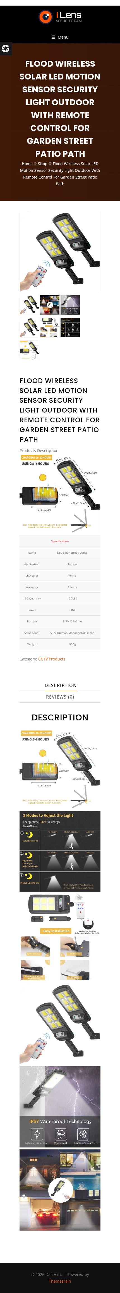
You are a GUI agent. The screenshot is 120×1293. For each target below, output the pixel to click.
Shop (42, 163)
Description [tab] (61, 685)
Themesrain (60, 1281)
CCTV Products (51, 659)
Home (27, 163)
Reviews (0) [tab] (60, 697)
